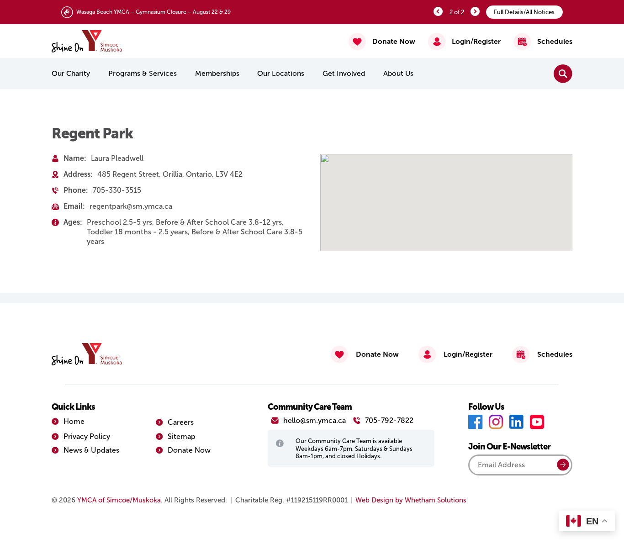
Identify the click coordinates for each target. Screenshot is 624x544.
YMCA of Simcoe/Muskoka (119, 500)
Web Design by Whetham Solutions (410, 500)
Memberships (217, 73)
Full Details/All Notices (524, 12)
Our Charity (71, 73)
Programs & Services (142, 73)
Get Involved (344, 73)
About (398, 73)
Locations (280, 73)
